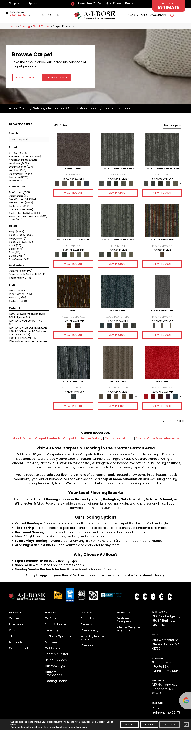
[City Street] (133, 325)
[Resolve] (118, 362)
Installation (56, 108)
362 (176, 421)
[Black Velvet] (77, 325)
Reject (149, 724)
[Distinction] (131, 183)
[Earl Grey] (125, 325)
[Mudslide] (162, 220)
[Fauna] (79, 183)
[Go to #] (172, 16)
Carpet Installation (119, 438)
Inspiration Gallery (116, 108)
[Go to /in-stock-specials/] (36, 4)
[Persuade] (123, 396)
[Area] (73, 149)
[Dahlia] (153, 396)
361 (170, 421)
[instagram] (153, 596)
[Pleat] (79, 254)
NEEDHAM (158, 680)
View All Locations (17, 18)
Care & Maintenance (84, 108)
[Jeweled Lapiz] (162, 291)
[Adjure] (131, 396)
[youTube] (161, 596)
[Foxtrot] (73, 362)
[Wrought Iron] (162, 325)
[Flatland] (86, 183)
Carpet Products (48, 438)
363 (181, 421)
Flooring (25, 26)
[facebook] (137, 596)
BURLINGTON (159, 612)
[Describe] (116, 396)
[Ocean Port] (109, 325)
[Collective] (116, 183)
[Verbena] (168, 396)
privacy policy (32, 727)
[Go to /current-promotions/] (105, 3)
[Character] (108, 183)
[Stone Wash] (175, 396)
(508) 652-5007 (19, 15)
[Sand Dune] (170, 325)
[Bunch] (64, 254)
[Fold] (71, 254)
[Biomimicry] (117, 149)
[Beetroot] (160, 396)
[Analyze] (108, 396)
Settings (169, 724)
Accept (129, 724)
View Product (73, 192)
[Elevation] (71, 183)
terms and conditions (57, 727)
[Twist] (86, 254)
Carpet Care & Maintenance (157, 438)
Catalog (39, 108)
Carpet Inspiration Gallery (82, 438)
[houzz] (170, 596)
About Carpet (41, 26)
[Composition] (123, 183)
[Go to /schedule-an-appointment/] (168, 6)
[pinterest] (145, 596)
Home (13, 26)
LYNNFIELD (158, 658)
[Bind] (73, 220)
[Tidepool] (117, 291)
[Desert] (64, 183)
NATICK (156, 634)
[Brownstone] (117, 325)
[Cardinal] (162, 362)
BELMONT (157, 703)
